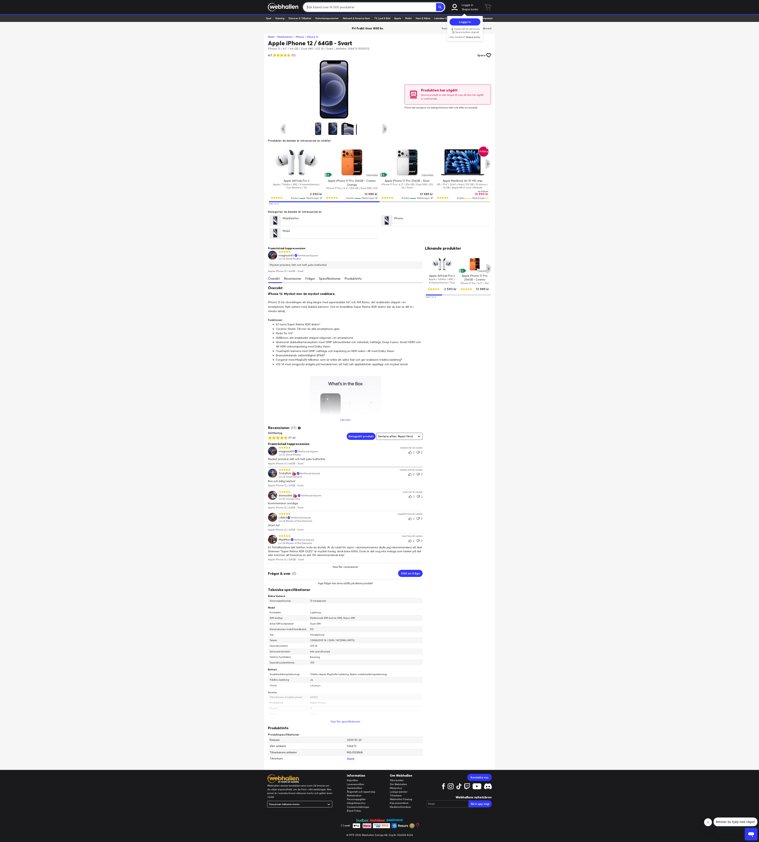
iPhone (300, 36)
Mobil (408, 18)
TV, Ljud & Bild (382, 18)
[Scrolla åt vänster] (283, 129)
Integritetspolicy (356, 803)
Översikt (274, 278)
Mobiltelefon (285, 36)
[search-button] (440, 7)
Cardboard (485, 28)
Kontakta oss (479, 777)
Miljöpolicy (396, 787)
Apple (397, 18)
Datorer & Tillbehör (300, 18)
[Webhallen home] (282, 7)
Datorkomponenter (327, 18)
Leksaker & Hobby (444, 18)
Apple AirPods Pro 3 (296, 181)
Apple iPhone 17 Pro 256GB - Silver (407, 181)
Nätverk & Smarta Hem (356, 18)
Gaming (279, 18)
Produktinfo (353, 278)
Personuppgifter (356, 799)
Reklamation (354, 795)
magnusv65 (286, 255)
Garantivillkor (354, 787)
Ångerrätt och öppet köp (361, 791)
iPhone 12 (312, 36)
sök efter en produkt (465, 107)
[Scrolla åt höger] (384, 129)
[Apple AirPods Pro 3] (296, 162)
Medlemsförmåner (400, 806)
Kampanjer (486, 18)
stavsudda (285, 495)
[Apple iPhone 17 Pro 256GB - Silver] (407, 162)
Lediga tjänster (398, 791)
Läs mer (345, 419)
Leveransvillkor (355, 784)
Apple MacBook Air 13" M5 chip (462, 181)
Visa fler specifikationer (345, 721)
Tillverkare (396, 795)
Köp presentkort (399, 803)
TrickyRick (285, 473)
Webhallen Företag (401, 799)
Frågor (310, 278)
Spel (268, 18)
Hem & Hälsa (423, 18)
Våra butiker (397, 780)
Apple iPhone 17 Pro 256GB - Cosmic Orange (475, 279)
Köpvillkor (352, 780)
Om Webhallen (398, 784)
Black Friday (354, 810)
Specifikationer (330, 278)
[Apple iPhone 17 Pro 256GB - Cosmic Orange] (352, 162)
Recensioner (292, 278)
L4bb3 (283, 517)
